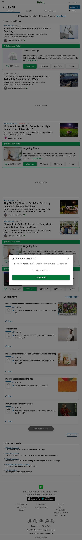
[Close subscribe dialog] (68, 258)
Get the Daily (41, 277)
